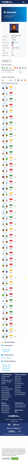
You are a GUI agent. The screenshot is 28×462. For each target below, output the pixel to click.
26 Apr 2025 (5, 92)
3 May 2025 (5, 86)
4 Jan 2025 (5, 192)
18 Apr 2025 (5, 103)
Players (7, 5)
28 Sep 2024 (5, 305)
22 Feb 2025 (5, 151)
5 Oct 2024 (5, 293)
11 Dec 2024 (5, 228)
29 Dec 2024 (5, 204)
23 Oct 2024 (5, 281)
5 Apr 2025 (5, 121)
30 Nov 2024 (5, 240)
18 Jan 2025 (5, 186)
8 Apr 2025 (5, 115)
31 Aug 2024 (5, 322)
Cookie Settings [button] (6, 458)
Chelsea (16, 42)
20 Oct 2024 (5, 287)
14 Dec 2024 (5, 222)
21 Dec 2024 (5, 216)
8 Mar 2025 (5, 139)
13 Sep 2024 (5, 317)
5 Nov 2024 (5, 263)
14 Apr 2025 (5, 109)
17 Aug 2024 (5, 334)
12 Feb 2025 (5, 163)
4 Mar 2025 (5, 145)
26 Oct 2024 (5, 275)
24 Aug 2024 (5, 328)
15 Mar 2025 (5, 127)
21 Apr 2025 (5, 97)
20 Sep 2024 (5, 311)
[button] (23, 2)
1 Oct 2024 (5, 299)
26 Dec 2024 (5, 210)
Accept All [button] (14, 458)
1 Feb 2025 (5, 169)
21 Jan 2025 (5, 180)
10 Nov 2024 (5, 257)
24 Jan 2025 (5, 174)
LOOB (2, 5)
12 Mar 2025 (5, 133)
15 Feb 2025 (5, 157)
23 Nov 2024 (5, 251)
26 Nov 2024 (5, 245)
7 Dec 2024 (5, 234)
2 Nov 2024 (5, 269)
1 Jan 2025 (5, 198)
